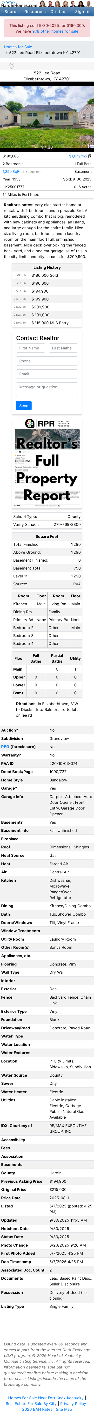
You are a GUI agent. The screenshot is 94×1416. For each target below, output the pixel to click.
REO (5, 746)
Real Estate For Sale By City (31, 1403)
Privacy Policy (73, 1403)
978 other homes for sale (55, 31)
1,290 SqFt (11, 171)
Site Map (64, 1409)
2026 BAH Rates (37, 1409)
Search (12, 11)
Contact (58, 11)
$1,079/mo (78, 156)
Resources (35, 11)
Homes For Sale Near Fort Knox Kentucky (46, 1397)
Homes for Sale (18, 46)
